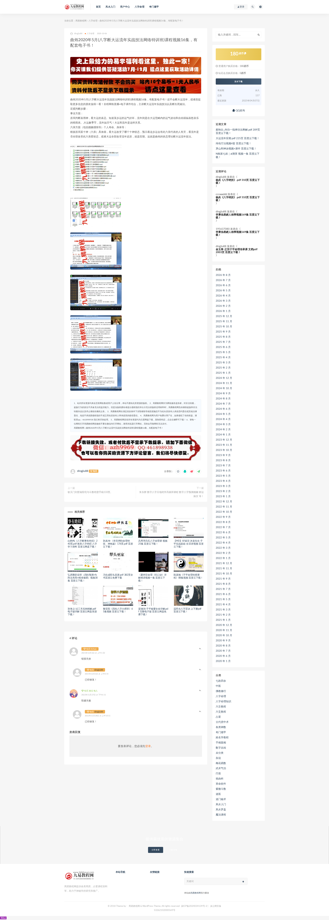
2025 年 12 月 (224, 316)
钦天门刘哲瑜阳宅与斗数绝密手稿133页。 (90, 492)
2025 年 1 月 (223, 373)
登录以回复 (200, 648)
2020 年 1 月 (223, 661)
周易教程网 (81, 21)
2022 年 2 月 (223, 553)
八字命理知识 (223, 701)
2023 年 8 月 (223, 460)
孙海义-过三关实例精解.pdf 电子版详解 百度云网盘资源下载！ (82, 612)
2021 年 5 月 (223, 599)
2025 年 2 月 (223, 367)
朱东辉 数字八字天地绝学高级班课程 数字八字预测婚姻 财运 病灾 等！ (171, 494)
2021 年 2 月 (223, 615)
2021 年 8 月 (223, 584)
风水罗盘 (221, 809)
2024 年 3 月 (223, 424)
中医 (218, 686)
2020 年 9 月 (223, 640)
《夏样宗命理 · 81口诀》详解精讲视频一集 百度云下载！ (152, 578)
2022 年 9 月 (223, 517)
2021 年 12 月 (224, 563)
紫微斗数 (221, 789)
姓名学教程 (222, 737)
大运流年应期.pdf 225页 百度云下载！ (237, 138)
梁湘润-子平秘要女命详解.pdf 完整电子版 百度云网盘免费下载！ (153, 612)
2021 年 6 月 (223, 594)
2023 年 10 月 (224, 450)
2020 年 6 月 (223, 656)
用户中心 (125, 7)
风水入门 (110, 7)
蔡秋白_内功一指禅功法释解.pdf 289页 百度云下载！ (238, 132)
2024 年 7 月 (223, 404)
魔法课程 (221, 814)
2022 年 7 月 (223, 527)
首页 (98, 7)
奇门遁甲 (154, 7)
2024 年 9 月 (223, 393)
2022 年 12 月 (224, 501)
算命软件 (221, 784)
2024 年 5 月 (223, 414)
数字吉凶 (221, 748)
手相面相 (221, 742)
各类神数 (221, 727)
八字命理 (139, 7)
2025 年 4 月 (223, 357)
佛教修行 (221, 691)
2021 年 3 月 (223, 609)
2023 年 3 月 (223, 486)
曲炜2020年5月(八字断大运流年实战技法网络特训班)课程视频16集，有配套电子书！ (124, 428)
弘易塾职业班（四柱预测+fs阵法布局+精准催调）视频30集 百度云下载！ (83, 578)
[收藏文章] (178, 471)
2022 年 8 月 (223, 522)
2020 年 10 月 (224, 635)
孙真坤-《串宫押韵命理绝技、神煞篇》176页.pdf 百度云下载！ (118, 544)
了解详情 (173, 850)
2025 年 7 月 (223, 342)
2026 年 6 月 (223, 285)
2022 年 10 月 (224, 512)
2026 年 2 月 (223, 306)
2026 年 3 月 (223, 301)
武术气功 (221, 768)
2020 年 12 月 (224, 625)
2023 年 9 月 (223, 455)
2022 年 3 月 (223, 548)
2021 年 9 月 (223, 579)
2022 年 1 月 (223, 558)
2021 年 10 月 (224, 573)
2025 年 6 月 (223, 347)
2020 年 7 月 (223, 651)
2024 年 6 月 (223, 409)
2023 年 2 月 (223, 491)
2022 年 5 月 (223, 537)
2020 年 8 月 (223, 645)
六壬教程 (221, 706)
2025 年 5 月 (223, 352)
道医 (218, 794)
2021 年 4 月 (223, 604)
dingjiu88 (82, 471)
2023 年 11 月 (224, 445)
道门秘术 (221, 799)
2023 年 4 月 (223, 481)
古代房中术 (222, 722)
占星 (218, 717)
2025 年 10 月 (224, 326)
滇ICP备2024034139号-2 (194, 906)
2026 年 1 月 (223, 311)
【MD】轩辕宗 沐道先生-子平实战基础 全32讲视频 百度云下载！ (189, 544)
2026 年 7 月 (223, 280)
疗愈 (218, 773)
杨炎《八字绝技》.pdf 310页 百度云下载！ (238, 181)
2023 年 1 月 (223, 496)
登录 (148, 746)
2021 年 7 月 (223, 589)
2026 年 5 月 (223, 290)
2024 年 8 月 (223, 398)
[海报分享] (198, 471)
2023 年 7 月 (223, 465)
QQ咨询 (240, 110)
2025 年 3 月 (223, 362)
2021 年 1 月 (223, 620)
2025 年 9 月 (223, 331)
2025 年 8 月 (223, 337)
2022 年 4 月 (223, 542)
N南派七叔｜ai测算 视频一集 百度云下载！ (237, 156)
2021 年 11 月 (224, 568)
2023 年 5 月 (223, 476)
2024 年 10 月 (224, 388)
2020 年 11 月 (224, 630)
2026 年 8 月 (223, 275)
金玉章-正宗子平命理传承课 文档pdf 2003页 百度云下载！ (236, 251)
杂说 (218, 758)
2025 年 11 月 (224, 321)
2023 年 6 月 (223, 470)
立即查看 (155, 850)
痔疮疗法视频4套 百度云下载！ (233, 143)
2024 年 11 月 (224, 383)
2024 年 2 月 (223, 429)
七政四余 (221, 681)
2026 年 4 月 (223, 295)
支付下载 (238, 81)
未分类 (219, 753)
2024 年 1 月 (223, 434)
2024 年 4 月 (223, 419)
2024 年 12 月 (224, 378)
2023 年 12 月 (224, 440)
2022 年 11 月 (224, 506)
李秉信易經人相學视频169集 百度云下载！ (238, 216)
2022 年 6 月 (223, 532)
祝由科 (219, 778)
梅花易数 (221, 763)
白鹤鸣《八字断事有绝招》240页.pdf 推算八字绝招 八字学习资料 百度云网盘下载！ (82, 544)
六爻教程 (221, 712)
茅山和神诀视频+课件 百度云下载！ (236, 148)
